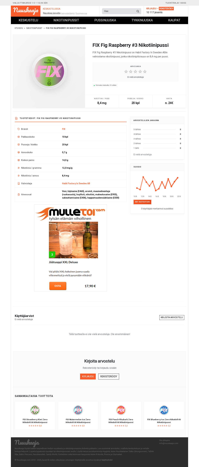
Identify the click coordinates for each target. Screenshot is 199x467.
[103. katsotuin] (143, 177)
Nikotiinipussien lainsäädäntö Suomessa (65, 12)
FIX (63, 129)
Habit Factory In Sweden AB (76, 183)
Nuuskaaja (25, 10)
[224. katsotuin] (174, 182)
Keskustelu (28, 20)
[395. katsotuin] (165, 188)
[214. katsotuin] (152, 181)
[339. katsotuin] (149, 186)
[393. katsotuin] (137, 188)
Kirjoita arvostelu (172, 317)
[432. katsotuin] (140, 189)
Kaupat (174, 20)
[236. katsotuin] (146, 182)
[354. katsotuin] (171, 186)
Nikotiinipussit (66, 20)
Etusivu (19, 28)
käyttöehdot (107, 460)
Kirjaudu (151, 8)
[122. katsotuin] (177, 178)
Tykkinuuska (142, 20)
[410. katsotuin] (159, 189)
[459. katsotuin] (155, 191)
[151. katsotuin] (168, 179)
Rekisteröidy (166, 8)
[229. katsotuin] (162, 182)
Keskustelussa (51, 9)
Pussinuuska (105, 20)
